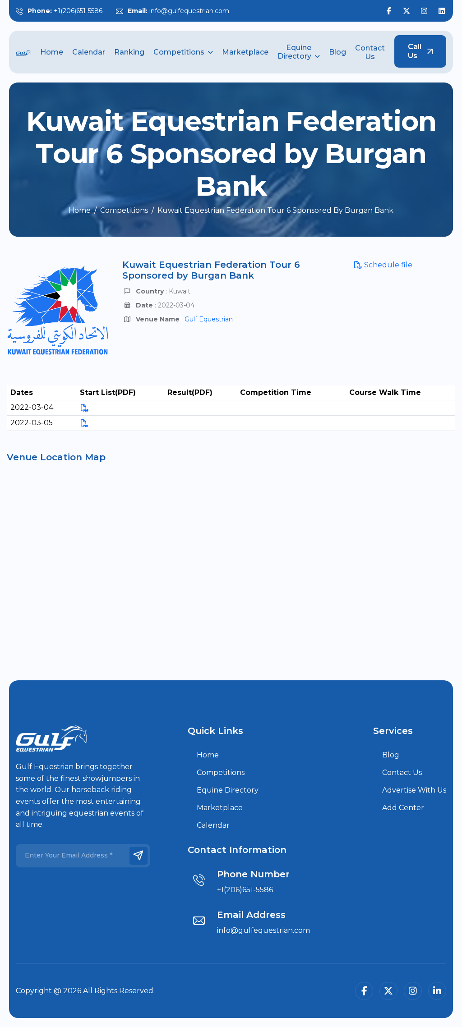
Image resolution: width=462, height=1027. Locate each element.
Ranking (129, 52)
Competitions (178, 52)
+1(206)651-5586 (78, 11)
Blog (337, 52)
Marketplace (245, 52)
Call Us (414, 51)
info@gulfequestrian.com (189, 11)
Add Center (403, 807)
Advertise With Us (414, 790)
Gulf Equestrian (209, 319)
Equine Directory (294, 51)
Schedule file (387, 265)
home (80, 210)
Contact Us (370, 52)
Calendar (88, 52)
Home (51, 52)
